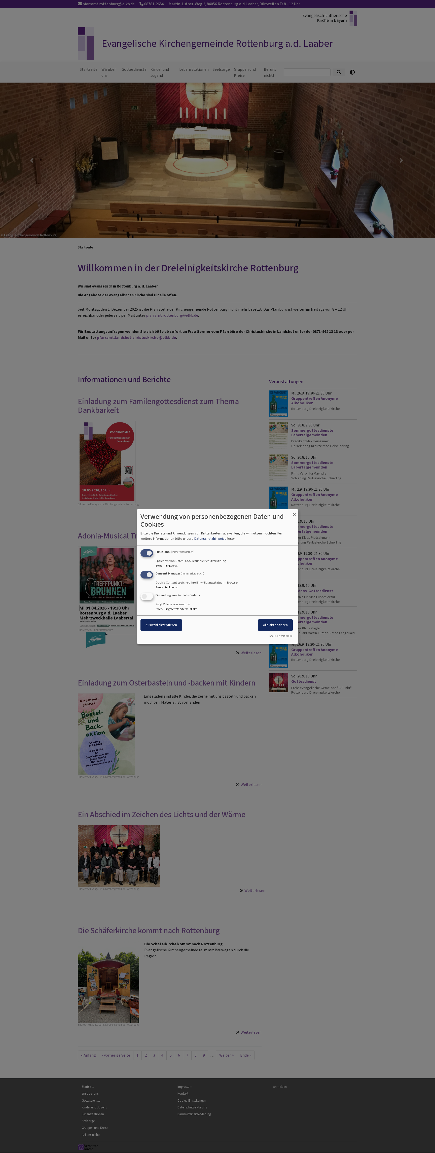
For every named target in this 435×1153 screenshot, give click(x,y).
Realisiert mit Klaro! (281, 636)
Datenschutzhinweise (210, 538)
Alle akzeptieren (275, 625)
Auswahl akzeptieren (161, 625)
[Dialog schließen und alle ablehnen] (294, 512)
